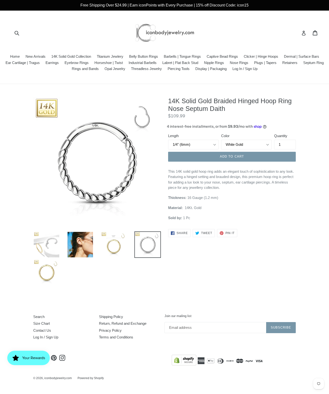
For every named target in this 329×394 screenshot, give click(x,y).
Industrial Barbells (143, 63)
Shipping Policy (111, 317)
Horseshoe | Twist (108, 63)
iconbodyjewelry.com (58, 378)
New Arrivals (36, 56)
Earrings (52, 63)
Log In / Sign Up (244, 69)
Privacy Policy (110, 330)
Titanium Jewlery (110, 56)
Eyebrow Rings (77, 63)
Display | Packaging (211, 69)
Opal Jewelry (115, 69)
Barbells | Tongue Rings (182, 56)
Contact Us (42, 330)
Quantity (280, 136)
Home (15, 56)
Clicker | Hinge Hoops (261, 56)
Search (39, 317)
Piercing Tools (179, 69)
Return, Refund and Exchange (122, 323)
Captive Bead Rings (222, 56)
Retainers (289, 63)
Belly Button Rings (143, 56)
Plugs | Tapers (265, 63)
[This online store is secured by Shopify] (184, 361)
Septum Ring (313, 63)
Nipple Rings (214, 63)
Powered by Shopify (91, 378)
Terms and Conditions (116, 337)
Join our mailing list (177, 316)
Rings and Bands (85, 69)
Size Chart (41, 323)
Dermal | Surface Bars (301, 56)
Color (225, 136)
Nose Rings (239, 63)
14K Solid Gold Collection (71, 56)
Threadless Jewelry (146, 69)
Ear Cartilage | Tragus (23, 63)
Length (173, 136)
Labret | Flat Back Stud (180, 63)
